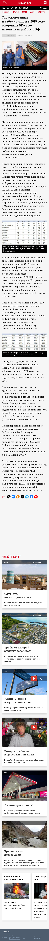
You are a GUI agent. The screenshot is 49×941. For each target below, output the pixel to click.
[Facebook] (31, 496)
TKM (15, 8)
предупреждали (23, 461)
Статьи (16, 12)
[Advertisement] (24, 528)
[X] (9, 496)
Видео (24, 12)
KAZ (4, 8)
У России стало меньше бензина (13, 878)
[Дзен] (22, 496)
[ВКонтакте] (13, 496)
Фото (32, 12)
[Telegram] (27, 496)
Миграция (28, 35)
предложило (9, 474)
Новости (6, 12)
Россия (20, 35)
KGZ (8, 8)
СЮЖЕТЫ (41, 12)
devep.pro (37, 938)
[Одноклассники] (18, 496)
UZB (20, 8)
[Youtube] (36, 496)
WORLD (25, 8)
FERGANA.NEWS (24, 2)
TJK (12, 8)
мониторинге (9, 89)
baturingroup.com (14, 939)
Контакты (6, 932)
